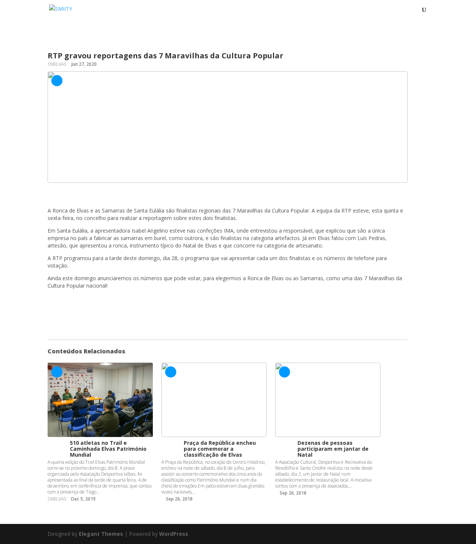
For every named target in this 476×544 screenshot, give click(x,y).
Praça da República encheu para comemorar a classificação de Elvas (220, 448)
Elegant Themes (101, 533)
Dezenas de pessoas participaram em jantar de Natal (333, 448)
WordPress (173, 533)
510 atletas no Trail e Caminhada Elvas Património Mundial (108, 448)
